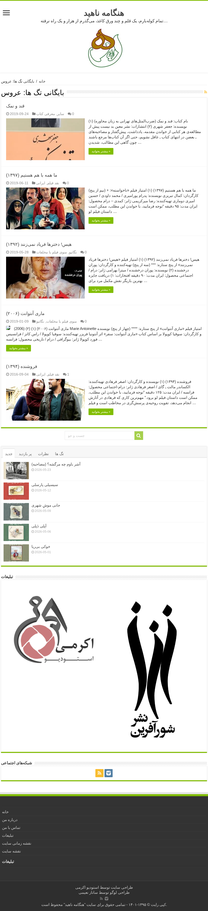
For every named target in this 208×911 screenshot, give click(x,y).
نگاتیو (73, 252)
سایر (60, 114)
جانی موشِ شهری (45, 505)
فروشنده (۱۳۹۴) (21, 366)
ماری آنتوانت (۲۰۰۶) (25, 313)
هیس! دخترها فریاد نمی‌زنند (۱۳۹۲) (39, 244)
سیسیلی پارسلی (44, 484)
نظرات (43, 454)
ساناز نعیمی (88, 892)
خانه (42, 81)
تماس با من (11, 827)
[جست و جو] (138, 435)
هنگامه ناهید (104, 12)
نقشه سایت (11, 851)
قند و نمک (15, 105)
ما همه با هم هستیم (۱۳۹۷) (31, 175)
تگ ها (59, 454)
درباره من (10, 819)
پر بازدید (25, 454)
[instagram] (109, 773)
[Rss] (99, 773)
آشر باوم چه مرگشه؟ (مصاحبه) (55, 464)
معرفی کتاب (45, 114)
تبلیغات (7, 835)
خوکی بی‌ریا (40, 546)
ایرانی (40, 183)
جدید (8, 454)
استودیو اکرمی (87, 887)
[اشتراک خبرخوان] (205, 92)
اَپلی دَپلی (38, 526)
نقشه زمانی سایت (16, 843)
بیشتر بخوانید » (101, 151)
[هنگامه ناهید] (104, 48)
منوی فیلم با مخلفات (51, 252)
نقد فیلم (53, 183)
